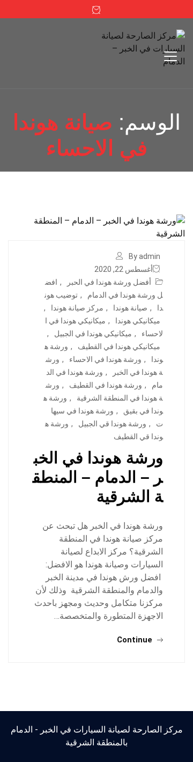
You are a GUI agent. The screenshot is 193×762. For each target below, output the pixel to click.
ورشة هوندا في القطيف (105, 385)
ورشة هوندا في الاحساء (105, 359)
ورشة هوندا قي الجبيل (112, 423)
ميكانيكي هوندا (137, 320)
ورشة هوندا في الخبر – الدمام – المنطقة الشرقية (98, 477)
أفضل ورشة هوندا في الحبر (109, 282)
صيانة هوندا (130, 308)
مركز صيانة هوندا (77, 308)
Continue (135, 640)
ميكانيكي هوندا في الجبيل (93, 333)
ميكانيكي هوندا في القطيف (119, 346)
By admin (144, 256)
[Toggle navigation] (170, 56)
